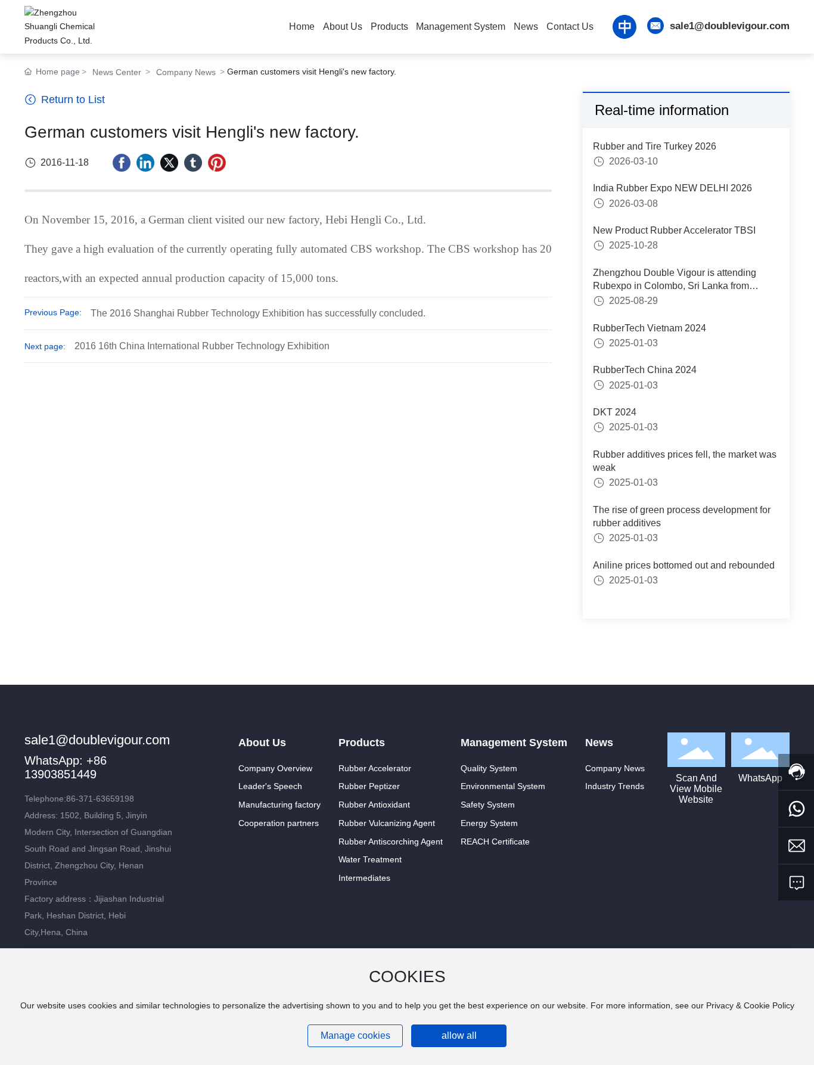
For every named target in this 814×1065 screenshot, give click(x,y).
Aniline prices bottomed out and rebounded (684, 565)
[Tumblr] (193, 163)
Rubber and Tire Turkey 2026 (654, 146)
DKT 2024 (614, 412)
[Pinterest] (217, 163)
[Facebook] (122, 163)
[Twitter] (169, 163)
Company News (186, 72)
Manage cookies (355, 1035)
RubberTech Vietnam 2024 (649, 328)
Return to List (71, 99)
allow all (459, 1035)
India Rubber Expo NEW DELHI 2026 (672, 189)
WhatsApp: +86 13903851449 (65, 767)
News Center (116, 72)
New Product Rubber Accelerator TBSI (674, 230)
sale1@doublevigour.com (730, 26)
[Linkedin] (145, 163)
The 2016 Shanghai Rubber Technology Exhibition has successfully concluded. (258, 313)
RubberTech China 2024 (645, 370)
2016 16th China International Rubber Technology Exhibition (202, 346)
